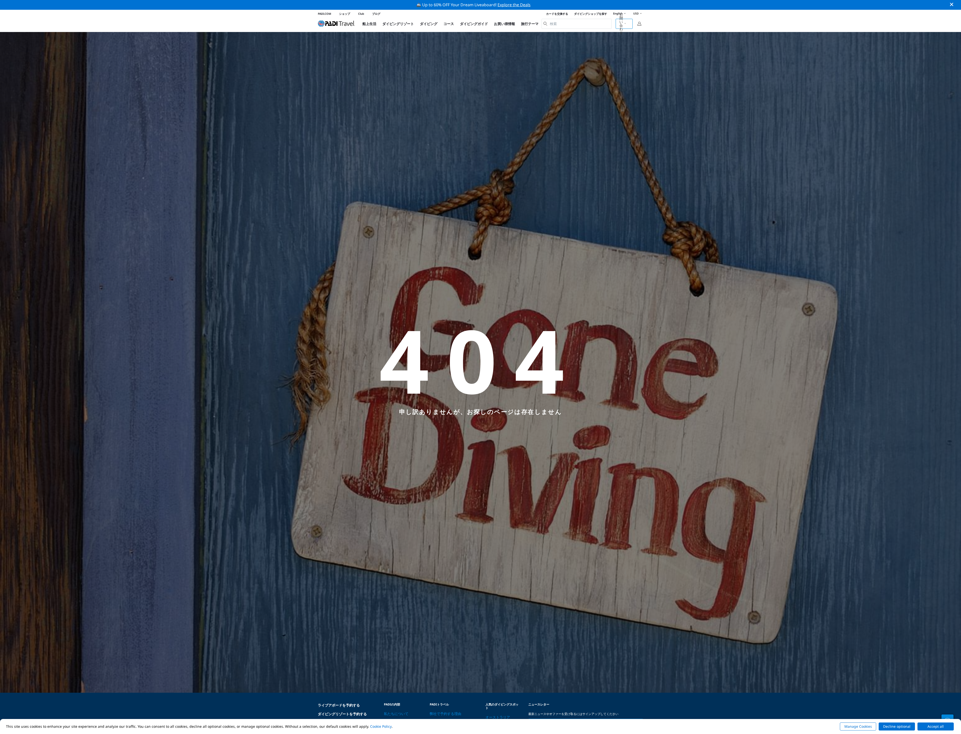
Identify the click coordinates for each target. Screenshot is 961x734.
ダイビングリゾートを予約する (342, 713)
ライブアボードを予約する (339, 705)
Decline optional (896, 726)
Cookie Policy (381, 726)
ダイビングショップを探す (590, 14)
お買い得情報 (504, 23)
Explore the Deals (514, 5)
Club (361, 14)
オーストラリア (498, 717)
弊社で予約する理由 (445, 713)
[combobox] (577, 24)
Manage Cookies (858, 726)
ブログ (376, 14)
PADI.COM (324, 14)
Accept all (935, 726)
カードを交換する (557, 14)
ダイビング (428, 23)
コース (448, 23)
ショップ (344, 14)
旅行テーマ (530, 23)
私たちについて (396, 713)
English (618, 13)
